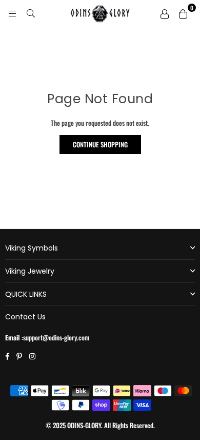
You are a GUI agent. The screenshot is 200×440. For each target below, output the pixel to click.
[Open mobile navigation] (12, 13)
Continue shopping (100, 144)
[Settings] (164, 13)
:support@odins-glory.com (54, 337)
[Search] (31, 13)
